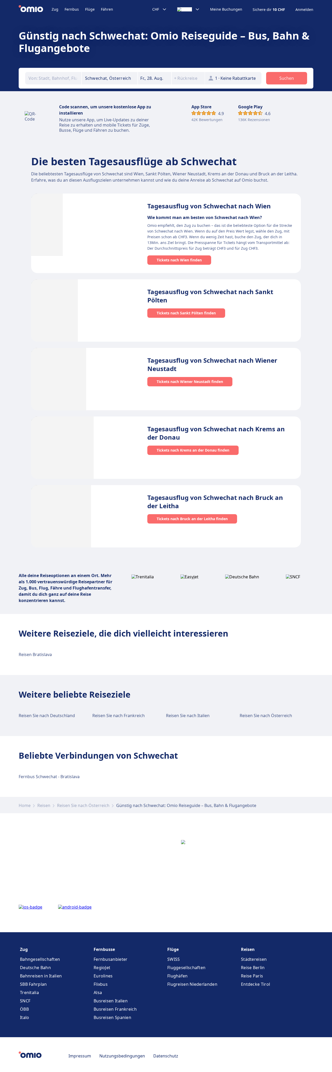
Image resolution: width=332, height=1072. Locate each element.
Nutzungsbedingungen (122, 1056)
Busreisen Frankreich (115, 1009)
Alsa (98, 992)
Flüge (90, 9)
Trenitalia (29, 992)
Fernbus (72, 9)
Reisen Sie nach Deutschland (47, 715)
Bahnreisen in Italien (41, 976)
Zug (55, 9)
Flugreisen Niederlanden (192, 984)
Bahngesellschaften (40, 959)
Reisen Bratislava (35, 654)
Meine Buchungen (226, 9)
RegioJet (102, 967)
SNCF (25, 1001)
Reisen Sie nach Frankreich (118, 715)
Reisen (43, 805)
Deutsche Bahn (35, 967)
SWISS (173, 959)
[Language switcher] (188, 9)
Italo (24, 1017)
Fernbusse (104, 949)
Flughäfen (177, 976)
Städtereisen (254, 959)
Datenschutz (165, 1056)
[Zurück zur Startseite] (35, 9)
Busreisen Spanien (112, 1017)
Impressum (79, 1056)
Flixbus (101, 984)
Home (25, 805)
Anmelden (304, 10)
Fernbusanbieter (111, 959)
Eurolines (103, 976)
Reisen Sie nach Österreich (266, 715)
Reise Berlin (253, 967)
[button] (154, 78)
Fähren (107, 9)
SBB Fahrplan (33, 984)
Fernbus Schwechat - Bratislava (49, 776)
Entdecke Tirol (255, 984)
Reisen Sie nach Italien (188, 715)
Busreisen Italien (111, 1001)
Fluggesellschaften (186, 967)
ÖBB (24, 1009)
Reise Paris (252, 976)
